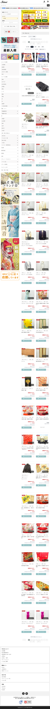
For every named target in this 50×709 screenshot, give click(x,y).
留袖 (2, 88)
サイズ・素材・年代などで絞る (9, 26)
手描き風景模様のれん (40, 332)
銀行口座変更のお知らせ (24, 8)
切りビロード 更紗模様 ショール (42, 97)
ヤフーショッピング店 (6, 678)
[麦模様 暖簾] (28, 382)
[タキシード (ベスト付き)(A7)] (28, 266)
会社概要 (3, 650)
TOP (23, 33)
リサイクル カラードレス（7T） (27, 303)
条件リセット (15, 31)
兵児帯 (3, 130)
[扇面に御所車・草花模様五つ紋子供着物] (42, 557)
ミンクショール (24, 127)
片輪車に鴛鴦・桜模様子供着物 (27, 419)
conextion (3, 686)
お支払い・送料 (5, 657)
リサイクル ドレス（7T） (26, 156)
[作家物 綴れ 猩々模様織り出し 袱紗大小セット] (42, 468)
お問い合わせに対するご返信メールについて (41, 8)
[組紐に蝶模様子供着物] (28, 324)
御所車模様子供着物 (25, 565)
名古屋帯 (3, 121)
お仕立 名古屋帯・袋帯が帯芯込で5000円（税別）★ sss (42, 127)
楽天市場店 (4, 676)
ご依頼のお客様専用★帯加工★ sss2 (28, 95)
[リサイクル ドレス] (28, 206)
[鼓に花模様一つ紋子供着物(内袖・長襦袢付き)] (28, 586)
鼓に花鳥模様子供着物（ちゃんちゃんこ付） (42, 537)
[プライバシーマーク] (21, 702)
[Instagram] (26, 693)
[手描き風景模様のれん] (42, 324)
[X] (23, 693)
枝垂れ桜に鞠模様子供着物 (40, 390)
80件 (39, 46)
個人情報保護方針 (5, 652)
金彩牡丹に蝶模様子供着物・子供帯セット (42, 304)
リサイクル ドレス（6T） (41, 156)
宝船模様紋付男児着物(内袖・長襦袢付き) (42, 449)
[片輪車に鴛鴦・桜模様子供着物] (28, 411)
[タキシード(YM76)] (42, 206)
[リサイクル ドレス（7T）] (28, 148)
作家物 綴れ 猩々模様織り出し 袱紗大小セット (42, 477)
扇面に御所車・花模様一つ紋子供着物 (27, 537)
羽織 (2, 96)
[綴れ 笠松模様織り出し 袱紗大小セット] (28, 499)
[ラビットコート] (28, 468)
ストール (23, 361)
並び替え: (36, 49)
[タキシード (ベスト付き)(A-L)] (28, 235)
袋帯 (2, 123)
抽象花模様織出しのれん (40, 361)
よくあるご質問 (5, 661)
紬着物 (3, 67)
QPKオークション (5, 670)
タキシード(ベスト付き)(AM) (41, 243)
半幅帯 (3, 118)
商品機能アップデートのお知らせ (11, 8)
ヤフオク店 (4, 680)
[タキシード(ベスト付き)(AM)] (42, 235)
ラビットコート (24, 478)
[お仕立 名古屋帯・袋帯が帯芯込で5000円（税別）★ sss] (42, 119)
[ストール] (28, 353)
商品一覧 (27, 33)
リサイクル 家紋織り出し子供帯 (42, 594)
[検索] (48, 5)
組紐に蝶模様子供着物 (25, 332)
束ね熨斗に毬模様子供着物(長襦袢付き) (42, 420)
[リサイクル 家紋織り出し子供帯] (42, 586)
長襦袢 (3, 103)
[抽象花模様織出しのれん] (42, 353)
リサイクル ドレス (25, 214)
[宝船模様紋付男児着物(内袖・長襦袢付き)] (42, 439)
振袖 (2, 79)
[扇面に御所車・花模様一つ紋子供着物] (28, 528)
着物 (2, 94)
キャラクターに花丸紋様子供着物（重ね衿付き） (27, 449)
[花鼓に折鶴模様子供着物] (42, 499)
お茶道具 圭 (4, 669)
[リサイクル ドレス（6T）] (42, 148)
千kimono (3, 688)
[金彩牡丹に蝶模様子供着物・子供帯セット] (42, 295)
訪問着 (3, 86)
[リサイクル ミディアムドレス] (28, 615)
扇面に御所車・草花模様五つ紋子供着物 (42, 566)
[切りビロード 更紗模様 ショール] (42, 86)
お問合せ (3, 656)
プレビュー (31, 60)
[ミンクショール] (28, 117)
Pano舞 (3, 689)
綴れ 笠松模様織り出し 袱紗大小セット (27, 508)
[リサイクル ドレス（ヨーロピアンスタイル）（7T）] (42, 177)
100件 (43, 46)
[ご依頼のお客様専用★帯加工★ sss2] (28, 88)
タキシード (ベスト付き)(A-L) (26, 245)
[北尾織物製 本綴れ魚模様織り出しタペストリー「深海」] (42, 58)
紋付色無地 (4, 84)
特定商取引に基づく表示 (6, 654)
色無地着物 (4, 69)
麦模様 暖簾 (23, 390)
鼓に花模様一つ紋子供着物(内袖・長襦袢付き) (27, 595)
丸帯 (2, 125)
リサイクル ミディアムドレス (27, 623)
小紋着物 (3, 64)
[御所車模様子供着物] (28, 557)
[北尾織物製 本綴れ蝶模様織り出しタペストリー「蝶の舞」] (28, 58)
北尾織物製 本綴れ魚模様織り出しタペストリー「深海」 (42, 67)
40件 (32, 46)
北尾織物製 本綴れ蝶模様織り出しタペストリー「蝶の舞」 (27, 67)
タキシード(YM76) (39, 214)
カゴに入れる (27, 74)
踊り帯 (3, 128)
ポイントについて (5, 659)
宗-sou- (3, 667)
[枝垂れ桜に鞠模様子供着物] (42, 382)
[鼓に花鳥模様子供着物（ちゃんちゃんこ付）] (42, 528)
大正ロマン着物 (5, 71)
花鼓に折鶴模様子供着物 (40, 507)
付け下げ (3, 81)
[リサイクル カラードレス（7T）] (28, 295)
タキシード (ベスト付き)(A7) (26, 274)
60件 (35, 46)
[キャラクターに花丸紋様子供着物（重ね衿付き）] (28, 439)
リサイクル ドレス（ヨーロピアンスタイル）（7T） (42, 186)
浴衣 (2, 74)
